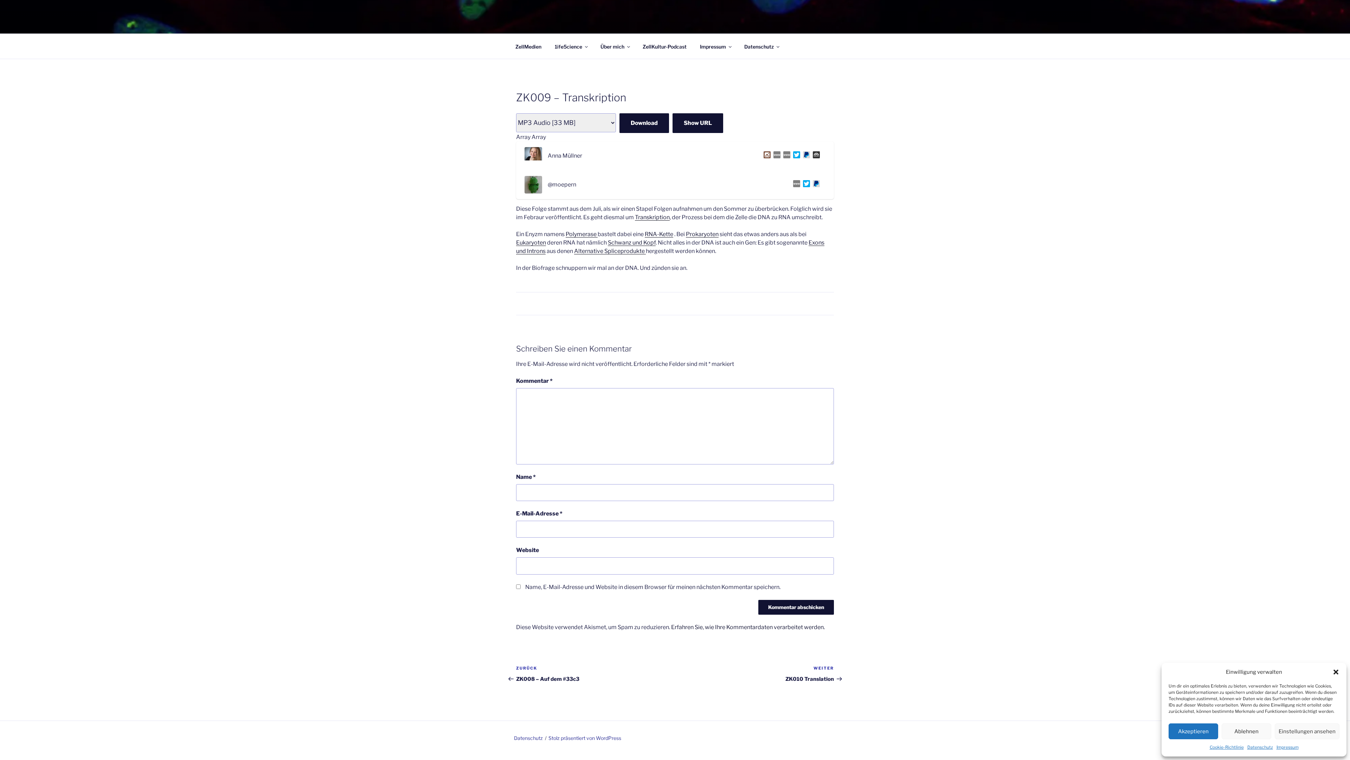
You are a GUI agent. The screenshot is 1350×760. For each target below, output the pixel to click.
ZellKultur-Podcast (665, 47)
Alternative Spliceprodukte (610, 251)
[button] (1335, 672)
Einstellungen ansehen (1307, 731)
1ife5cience (568, 47)
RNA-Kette (659, 234)
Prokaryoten (702, 234)
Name (526, 477)
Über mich (612, 47)
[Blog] (785, 156)
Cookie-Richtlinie (1227, 747)
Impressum (1288, 747)
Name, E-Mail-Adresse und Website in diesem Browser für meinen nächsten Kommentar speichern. (652, 587)
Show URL (698, 123)
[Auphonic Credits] (815, 156)
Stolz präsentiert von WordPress (584, 738)
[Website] (775, 156)
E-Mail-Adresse (539, 513)
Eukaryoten (531, 242)
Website (527, 550)
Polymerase (582, 234)
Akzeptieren (1193, 731)
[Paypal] (805, 156)
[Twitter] (795, 156)
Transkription (652, 217)
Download (644, 123)
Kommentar (534, 381)
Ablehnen (1246, 731)
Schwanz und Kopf (632, 242)
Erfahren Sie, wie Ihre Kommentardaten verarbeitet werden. (748, 627)
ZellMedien (528, 47)
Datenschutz (1260, 747)
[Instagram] (766, 156)
